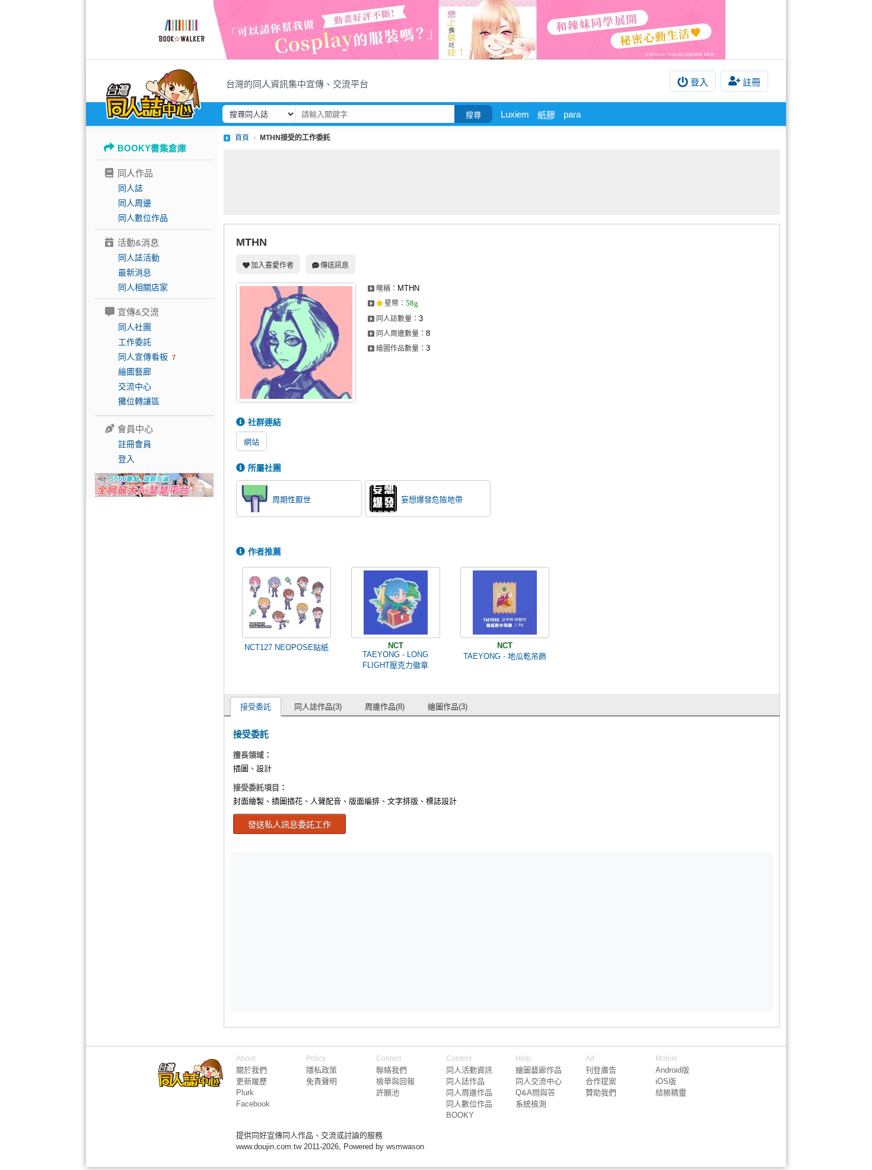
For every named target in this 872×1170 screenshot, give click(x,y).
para (572, 114)
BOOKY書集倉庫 (151, 148)
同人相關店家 (143, 287)
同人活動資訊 (469, 1070)
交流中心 (134, 386)
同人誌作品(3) (318, 706)
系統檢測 (530, 1103)
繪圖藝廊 (134, 371)
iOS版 (665, 1081)
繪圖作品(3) (447, 706)
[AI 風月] (154, 489)
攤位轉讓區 (139, 401)
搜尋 (473, 114)
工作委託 (134, 342)
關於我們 (251, 1070)
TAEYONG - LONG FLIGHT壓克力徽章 (395, 660)
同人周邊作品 (469, 1092)
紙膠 (546, 115)
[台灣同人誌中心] (153, 92)
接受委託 (255, 706)
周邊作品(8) (385, 706)
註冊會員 (134, 444)
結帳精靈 (670, 1092)
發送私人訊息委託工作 (289, 824)
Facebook (253, 1103)
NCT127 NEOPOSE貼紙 (286, 647)
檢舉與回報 (395, 1081)
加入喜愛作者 (272, 265)
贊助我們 (600, 1092)
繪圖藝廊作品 (538, 1070)
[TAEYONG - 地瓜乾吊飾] (504, 602)
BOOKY (460, 1115)
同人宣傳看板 (143, 357)
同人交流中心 (538, 1081)
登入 (699, 82)
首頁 (242, 138)
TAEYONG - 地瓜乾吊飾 (504, 656)
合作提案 (600, 1081)
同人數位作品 (143, 218)
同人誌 (130, 188)
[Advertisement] (502, 182)
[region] (410, 931)
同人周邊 (134, 203)
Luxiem (515, 114)
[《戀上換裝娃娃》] (436, 29)
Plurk (245, 1092)
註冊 (751, 82)
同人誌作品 (465, 1081)
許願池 (387, 1092)
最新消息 (134, 272)
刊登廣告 (600, 1070)
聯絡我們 (391, 1070)
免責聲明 (321, 1081)
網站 (251, 441)
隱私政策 (321, 1070)
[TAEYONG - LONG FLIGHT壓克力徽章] (395, 602)
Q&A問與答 (535, 1092)
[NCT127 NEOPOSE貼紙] (286, 602)
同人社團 (134, 327)
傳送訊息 (334, 265)
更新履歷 (251, 1081)
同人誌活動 (139, 257)
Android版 (672, 1070)
